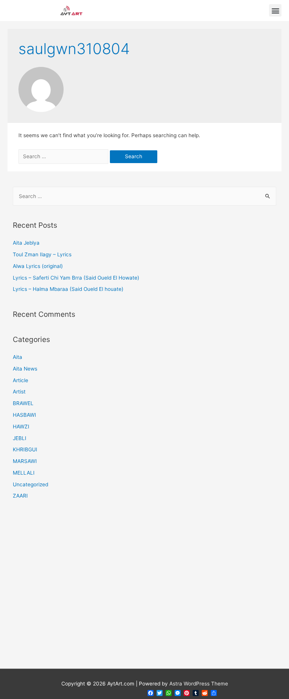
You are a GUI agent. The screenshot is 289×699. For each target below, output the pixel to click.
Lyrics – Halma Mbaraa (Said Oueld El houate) (68, 289)
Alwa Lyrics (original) (38, 266)
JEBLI (19, 438)
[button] (275, 10)
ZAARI (20, 496)
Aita (17, 357)
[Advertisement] (145, 589)
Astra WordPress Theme (198, 684)
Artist (19, 392)
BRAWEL (23, 403)
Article (20, 380)
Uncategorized (30, 484)
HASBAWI (24, 415)
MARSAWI (25, 461)
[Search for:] (64, 156)
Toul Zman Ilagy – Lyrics (42, 254)
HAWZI (21, 427)
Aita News (25, 369)
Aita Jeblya (26, 243)
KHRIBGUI (25, 449)
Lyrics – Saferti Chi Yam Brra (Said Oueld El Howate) (76, 278)
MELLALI (24, 473)
